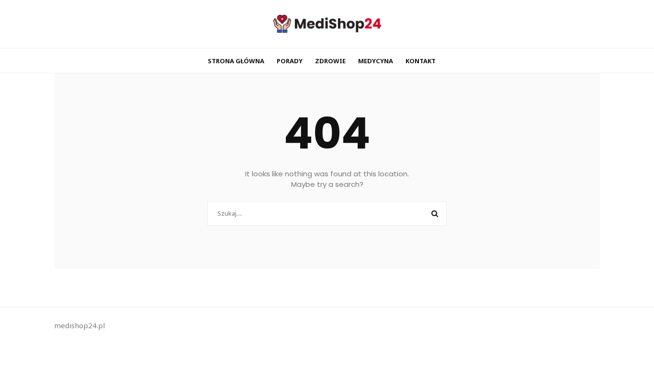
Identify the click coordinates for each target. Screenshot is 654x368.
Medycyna (375, 61)
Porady (290, 61)
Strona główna (236, 61)
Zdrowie (330, 61)
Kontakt (421, 61)
